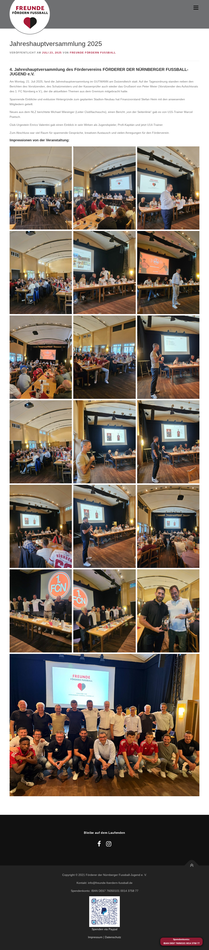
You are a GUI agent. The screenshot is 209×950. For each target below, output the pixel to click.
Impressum (95, 937)
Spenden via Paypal (104, 929)
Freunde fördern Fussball (93, 52)
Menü (195, 7)
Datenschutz (113, 937)
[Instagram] (108, 844)
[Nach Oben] (192, 865)
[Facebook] (99, 844)
